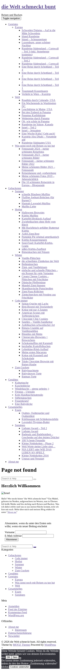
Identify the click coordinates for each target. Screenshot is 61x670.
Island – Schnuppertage (34, 39)
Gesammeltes (15, 407)
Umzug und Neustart (33, 458)
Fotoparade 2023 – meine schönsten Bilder (35, 156)
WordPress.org (16, 615)
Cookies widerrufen (19, 667)
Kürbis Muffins (30, 215)
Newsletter (14, 636)
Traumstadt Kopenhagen (35, 91)
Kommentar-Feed (17, 612)
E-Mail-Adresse (13, 535)
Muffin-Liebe (29, 206)
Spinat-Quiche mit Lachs (35, 303)
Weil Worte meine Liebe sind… (38, 446)
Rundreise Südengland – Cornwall (40, 63)
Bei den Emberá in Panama (36, 112)
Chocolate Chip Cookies (35, 318)
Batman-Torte (29, 376)
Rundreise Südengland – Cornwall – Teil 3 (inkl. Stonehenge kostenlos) (40, 51)
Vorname (9, 532)
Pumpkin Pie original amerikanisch (40, 236)
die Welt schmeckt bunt (28, 7)
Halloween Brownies (33, 212)
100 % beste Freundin (33, 440)
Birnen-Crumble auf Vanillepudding (32, 329)
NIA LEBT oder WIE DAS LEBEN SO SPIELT (37, 451)
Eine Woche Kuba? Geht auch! (38, 133)
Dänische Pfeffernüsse (34, 282)
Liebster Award (30, 431)
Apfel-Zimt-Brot (30, 233)
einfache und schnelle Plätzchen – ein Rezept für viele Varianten (40, 272)
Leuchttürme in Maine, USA (37, 109)
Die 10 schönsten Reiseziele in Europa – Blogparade (38, 184)
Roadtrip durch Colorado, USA (38, 100)
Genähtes (13, 379)
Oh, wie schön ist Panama (35, 121)
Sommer (19, 191)
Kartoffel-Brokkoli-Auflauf (36, 218)
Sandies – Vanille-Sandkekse (37, 321)
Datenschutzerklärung (20, 633)
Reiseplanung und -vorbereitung (39, 173)
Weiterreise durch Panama (35, 118)
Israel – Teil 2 (29, 127)
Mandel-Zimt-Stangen (33, 285)
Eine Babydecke (24, 404)
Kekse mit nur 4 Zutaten (35, 309)
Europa (19, 27)
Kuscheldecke (22, 385)
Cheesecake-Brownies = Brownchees (35, 339)
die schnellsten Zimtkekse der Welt (40, 261)
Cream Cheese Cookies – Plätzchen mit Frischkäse (35, 278)
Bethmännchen (30, 264)
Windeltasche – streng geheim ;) (32, 388)
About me (13, 461)
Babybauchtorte (30, 370)
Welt (17, 97)
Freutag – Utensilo (25, 391)
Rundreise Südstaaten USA (36, 142)
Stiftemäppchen (23, 397)
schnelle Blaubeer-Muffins (36, 194)
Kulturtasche (21, 382)
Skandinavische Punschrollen (37, 288)
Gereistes (13, 24)
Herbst (18, 209)
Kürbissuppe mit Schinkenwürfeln (40, 419)
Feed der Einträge (17, 609)
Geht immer (21, 300)
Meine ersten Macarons (34, 352)
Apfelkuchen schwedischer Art (38, 325)
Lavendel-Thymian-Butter (36, 422)
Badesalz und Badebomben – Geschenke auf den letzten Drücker (40, 436)
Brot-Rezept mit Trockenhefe (37, 306)
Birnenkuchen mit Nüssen (35, 252)
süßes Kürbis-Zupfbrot (34, 249)
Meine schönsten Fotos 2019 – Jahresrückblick (38, 178)
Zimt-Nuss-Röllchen (33, 291)
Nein (15, 657)
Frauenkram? (22, 400)
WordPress (50, 644)
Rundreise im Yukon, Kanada (37, 124)
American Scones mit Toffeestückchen (33, 314)
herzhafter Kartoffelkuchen (36, 346)
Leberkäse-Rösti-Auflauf (35, 349)
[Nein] (20, 658)
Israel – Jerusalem (31, 130)
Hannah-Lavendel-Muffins (36, 203)
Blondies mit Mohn (32, 334)
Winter (18, 255)
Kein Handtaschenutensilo (29, 394)
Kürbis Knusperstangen (34, 239)
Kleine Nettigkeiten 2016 (35, 455)
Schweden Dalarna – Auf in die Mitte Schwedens (38, 32)
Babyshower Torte (32, 373)
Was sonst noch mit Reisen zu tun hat (35, 145)
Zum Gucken (22, 367)
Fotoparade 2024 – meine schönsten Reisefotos (35, 150)
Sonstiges (20, 425)
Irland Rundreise (30, 36)
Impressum (21, 629)
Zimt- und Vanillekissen (34, 267)
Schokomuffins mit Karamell (37, 343)
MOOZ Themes (21, 644)
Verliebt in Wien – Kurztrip (36, 94)
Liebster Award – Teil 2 (34, 428)
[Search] (34, 479)
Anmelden (13, 606)
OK (8, 657)
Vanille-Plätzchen (31, 258)
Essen (18, 410)
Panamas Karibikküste (34, 115)
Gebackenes (14, 188)
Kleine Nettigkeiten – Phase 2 (38, 443)
